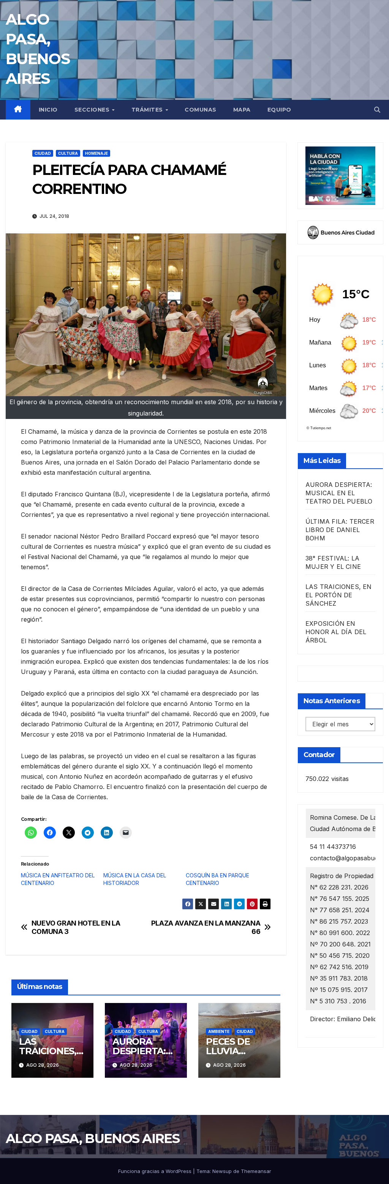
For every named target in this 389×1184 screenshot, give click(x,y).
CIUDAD (43, 153)
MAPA (242, 109)
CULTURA (68, 153)
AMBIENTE (218, 1031)
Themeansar (256, 1171)
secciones (92, 109)
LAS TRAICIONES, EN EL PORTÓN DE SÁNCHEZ (338, 595)
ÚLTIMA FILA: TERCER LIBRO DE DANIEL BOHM (339, 530)
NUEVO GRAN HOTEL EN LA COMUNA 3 (76, 927)
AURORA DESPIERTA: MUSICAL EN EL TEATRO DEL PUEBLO (338, 493)
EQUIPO (279, 109)
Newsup (222, 1171)
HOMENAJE (96, 153)
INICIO (48, 109)
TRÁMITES (148, 109)
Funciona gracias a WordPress (155, 1171)
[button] (377, 109)
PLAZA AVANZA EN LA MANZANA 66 (206, 927)
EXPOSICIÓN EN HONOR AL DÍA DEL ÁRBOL (335, 632)
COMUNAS (201, 109)
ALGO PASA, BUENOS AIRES (92, 1138)
